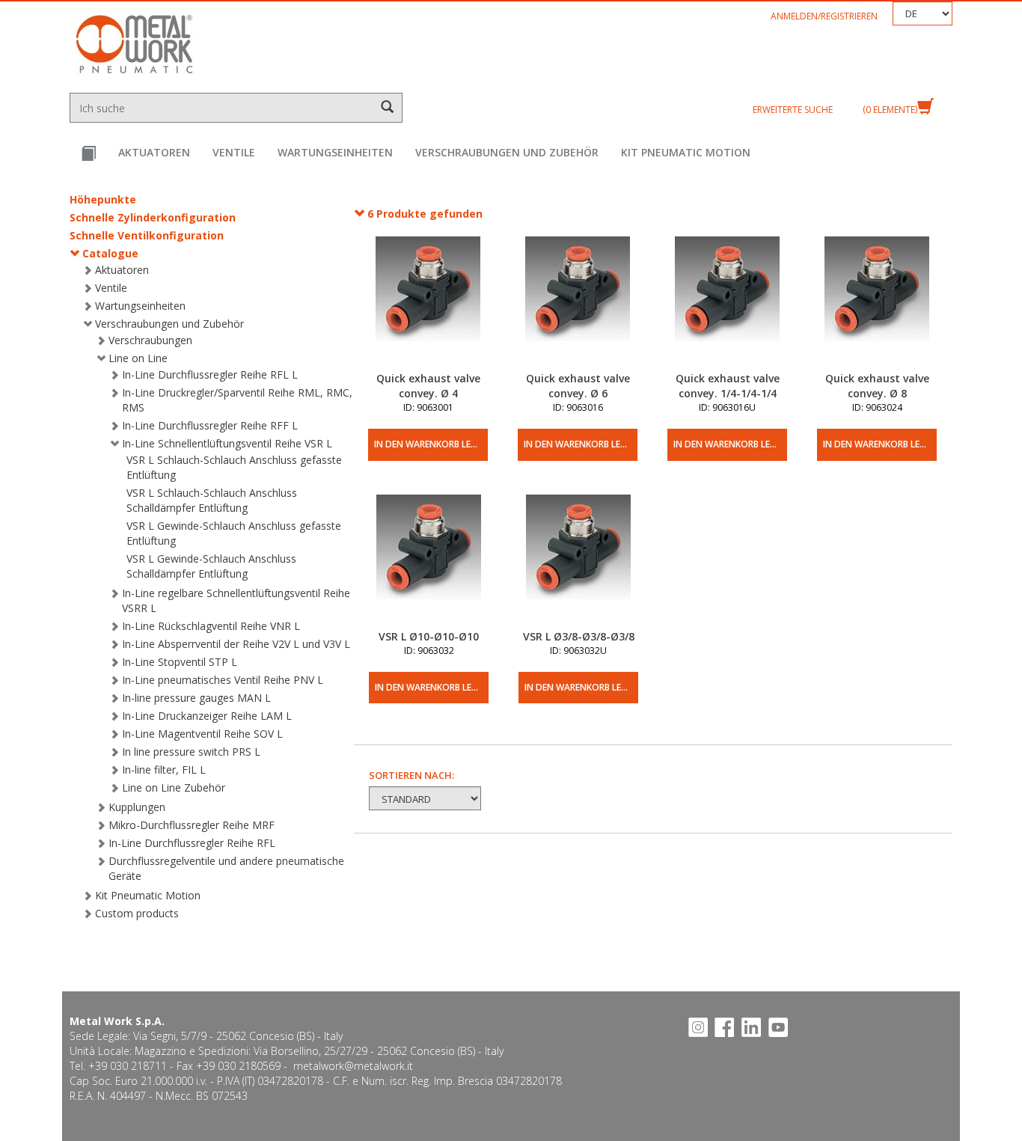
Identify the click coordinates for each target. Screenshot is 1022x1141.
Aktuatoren (154, 152)
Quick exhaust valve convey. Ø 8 (877, 385)
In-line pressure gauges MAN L (196, 698)
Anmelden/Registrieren (824, 16)
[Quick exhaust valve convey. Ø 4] (428, 303)
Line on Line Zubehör (173, 787)
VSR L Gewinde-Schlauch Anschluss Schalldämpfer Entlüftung (211, 566)
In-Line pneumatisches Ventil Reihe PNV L (222, 680)
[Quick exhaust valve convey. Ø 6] (577, 303)
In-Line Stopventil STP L (179, 662)
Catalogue (110, 253)
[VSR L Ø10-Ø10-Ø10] (429, 562)
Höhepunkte (103, 199)
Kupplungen (136, 807)
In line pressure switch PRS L (191, 751)
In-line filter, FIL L (164, 769)
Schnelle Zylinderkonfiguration (153, 217)
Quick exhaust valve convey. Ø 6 (578, 385)
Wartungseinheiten (335, 152)
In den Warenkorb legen (431, 444)
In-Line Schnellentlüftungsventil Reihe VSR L (227, 443)
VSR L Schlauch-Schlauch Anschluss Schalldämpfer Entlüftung (211, 500)
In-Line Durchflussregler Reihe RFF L (210, 425)
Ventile (233, 152)
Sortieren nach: (411, 775)
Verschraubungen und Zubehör (507, 152)
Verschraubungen (150, 340)
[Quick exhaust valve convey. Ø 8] (877, 303)
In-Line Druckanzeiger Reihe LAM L (207, 716)
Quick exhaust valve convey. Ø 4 (428, 385)
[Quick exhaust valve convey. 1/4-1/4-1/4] (727, 303)
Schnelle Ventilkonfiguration (147, 235)
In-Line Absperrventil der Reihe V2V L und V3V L (236, 644)
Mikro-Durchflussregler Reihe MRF (191, 825)
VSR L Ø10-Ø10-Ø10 (429, 636)
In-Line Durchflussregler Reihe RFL (191, 843)
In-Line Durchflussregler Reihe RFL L (210, 374)
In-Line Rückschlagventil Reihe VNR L (211, 626)
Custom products (137, 913)
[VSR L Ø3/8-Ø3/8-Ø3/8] (578, 562)
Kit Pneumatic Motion (685, 152)
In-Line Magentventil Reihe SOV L (202, 733)
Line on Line (138, 358)
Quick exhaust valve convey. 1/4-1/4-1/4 (728, 385)
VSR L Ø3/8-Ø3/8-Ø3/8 (578, 636)
